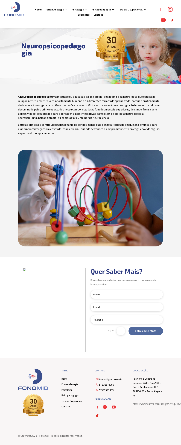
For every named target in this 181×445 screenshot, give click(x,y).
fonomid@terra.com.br (110, 379)
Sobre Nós (84, 14)
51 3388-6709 (106, 384)
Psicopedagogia (101, 9)
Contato (98, 14)
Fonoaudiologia (54, 9)
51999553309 (106, 390)
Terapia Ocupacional (130, 9)
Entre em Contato (145, 330)
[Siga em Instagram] (170, 9)
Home (38, 9)
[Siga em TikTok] (172, 20)
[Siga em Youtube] (163, 20)
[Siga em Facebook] (160, 9)
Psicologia (78, 9)
